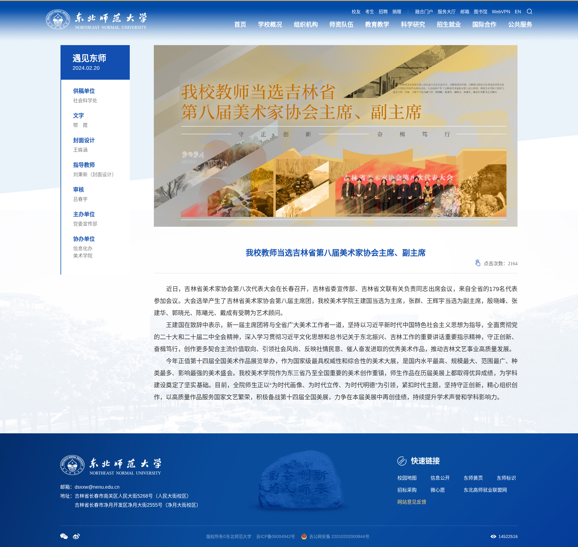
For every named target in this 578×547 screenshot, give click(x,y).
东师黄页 (473, 478)
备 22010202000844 (345, 536)
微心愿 (437, 490)
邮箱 (464, 11)
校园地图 (407, 478)
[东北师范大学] (96, 19)
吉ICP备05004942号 (275, 536)
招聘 (383, 11)
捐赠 (396, 11)
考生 (369, 11)
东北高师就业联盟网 (485, 490)
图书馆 (480, 11)
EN (518, 11)
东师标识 (506, 478)
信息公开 (440, 478)
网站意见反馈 (411, 502)
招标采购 (407, 490)
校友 (356, 11)
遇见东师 (89, 58)
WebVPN (501, 11)
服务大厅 (447, 11)
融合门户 (424, 11)
